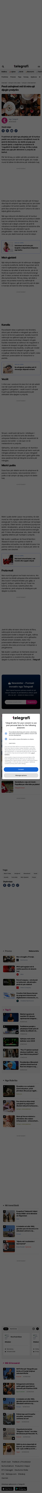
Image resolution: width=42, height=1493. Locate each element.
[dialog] (21, 746)
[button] (21, 743)
